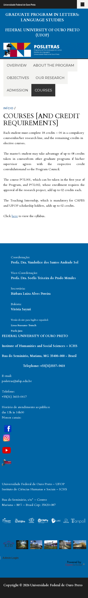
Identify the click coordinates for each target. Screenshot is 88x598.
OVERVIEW (17, 65)
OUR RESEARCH (50, 78)
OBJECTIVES (18, 78)
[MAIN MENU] (82, 4)
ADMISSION (17, 90)
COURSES (43, 90)
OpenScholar (75, 563)
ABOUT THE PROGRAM (53, 65)
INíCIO (8, 108)
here (15, 216)
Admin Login (10, 558)
